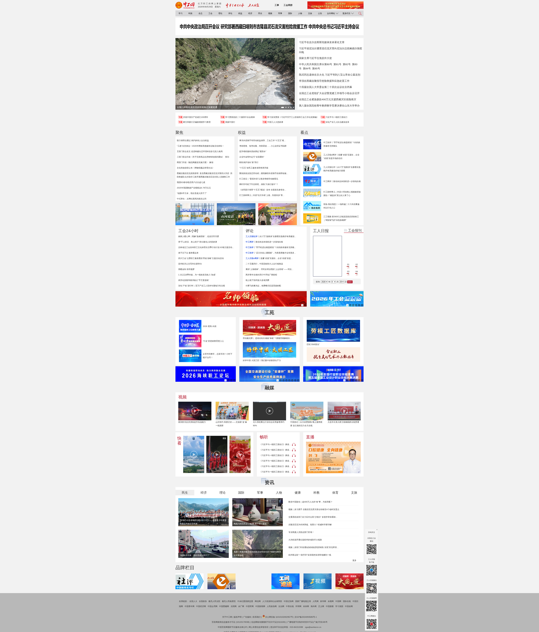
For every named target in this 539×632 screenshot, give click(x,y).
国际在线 (347, 601)
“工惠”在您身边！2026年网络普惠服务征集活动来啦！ (200, 146)
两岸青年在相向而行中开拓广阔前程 (261, 275)
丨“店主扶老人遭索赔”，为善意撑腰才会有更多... (271, 253)
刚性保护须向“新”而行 (248, 162)
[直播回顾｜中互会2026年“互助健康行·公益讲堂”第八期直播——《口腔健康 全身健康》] (333, 457)
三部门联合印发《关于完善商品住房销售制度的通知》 (200, 157)
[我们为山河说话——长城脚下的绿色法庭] (236, 214)
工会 (210, 13)
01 (348, 264)
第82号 (347, 64)
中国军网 (250, 606)
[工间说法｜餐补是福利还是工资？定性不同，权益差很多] (194, 214)
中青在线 (290, 606)
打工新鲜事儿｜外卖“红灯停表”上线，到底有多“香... (261, 195)
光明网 (234, 606)
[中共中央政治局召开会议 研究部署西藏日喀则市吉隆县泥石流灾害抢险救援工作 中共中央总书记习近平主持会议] (269, 29)
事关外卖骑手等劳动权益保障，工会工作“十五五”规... (262, 140)
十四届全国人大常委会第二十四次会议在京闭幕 (325, 87)
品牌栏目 (185, 567)
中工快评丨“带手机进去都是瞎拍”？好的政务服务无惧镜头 (341, 144)
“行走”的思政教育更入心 (213, 341)
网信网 (258, 601)
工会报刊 (355, 230)
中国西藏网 (224, 606)
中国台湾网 (212, 606)
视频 (270, 13)
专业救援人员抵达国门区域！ (301, 532)
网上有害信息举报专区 (259, 627)
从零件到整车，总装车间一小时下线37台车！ (217, 356)
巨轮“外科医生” (313, 344)
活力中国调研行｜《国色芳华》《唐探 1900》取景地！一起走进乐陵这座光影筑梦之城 (344, 425)
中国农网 (349, 606)
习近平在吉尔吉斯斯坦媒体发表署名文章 (321, 42)
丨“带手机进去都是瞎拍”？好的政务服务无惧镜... (271, 247)
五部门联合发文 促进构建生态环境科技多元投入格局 (200, 151)
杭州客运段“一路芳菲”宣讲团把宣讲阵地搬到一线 (309, 555)
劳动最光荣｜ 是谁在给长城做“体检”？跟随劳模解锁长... (267, 338)
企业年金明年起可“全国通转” (251, 157)
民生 (260, 13)
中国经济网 (201, 606)
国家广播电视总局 (303, 601)
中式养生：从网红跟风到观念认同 (191, 199)
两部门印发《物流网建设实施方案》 (192, 162)
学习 (180, 13)
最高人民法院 (214, 601)
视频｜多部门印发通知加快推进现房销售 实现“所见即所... (313, 547)
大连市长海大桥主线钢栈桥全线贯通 (306, 422)
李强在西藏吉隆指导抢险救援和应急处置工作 (324, 80)
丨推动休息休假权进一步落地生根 (264, 242)
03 (348, 271)
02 (357, 264)
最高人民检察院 (229, 601)
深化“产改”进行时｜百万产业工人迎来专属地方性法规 (201, 286)
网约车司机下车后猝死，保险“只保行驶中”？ (258, 184)
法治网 (281, 606)
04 (357, 271)
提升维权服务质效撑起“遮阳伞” (252, 151)
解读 (211, 162)
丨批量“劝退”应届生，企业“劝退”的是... (269, 258)
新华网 (323, 601)
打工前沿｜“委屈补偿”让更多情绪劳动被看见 (258, 179)
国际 (290, 13)
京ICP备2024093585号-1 (306, 617)
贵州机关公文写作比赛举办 (190, 264)
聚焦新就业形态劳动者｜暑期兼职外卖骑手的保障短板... (263, 173)
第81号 (337, 64)
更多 (354, 560)
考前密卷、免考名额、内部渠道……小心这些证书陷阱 (262, 146)
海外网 (314, 606)
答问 (227, 157)
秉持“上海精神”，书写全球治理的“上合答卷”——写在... (269, 269)
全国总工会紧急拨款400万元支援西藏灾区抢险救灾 (327, 99)
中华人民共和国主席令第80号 (315, 64)
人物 (300, 13)
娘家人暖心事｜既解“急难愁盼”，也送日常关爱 (198, 236)
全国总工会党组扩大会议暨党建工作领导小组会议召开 (329, 93)
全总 (200, 13)
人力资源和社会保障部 (272, 601)
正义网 (321, 606)
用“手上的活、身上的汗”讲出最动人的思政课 (197, 242)
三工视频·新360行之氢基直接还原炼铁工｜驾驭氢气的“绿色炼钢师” (341, 218)
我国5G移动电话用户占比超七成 (191, 182)
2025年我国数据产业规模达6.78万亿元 (194, 188)
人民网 (315, 601)
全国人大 (193, 601)
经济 (250, 13)
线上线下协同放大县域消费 (257, 280)
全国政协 (203, 601)
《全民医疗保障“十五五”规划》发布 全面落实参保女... (262, 190)
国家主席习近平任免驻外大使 (315, 58)
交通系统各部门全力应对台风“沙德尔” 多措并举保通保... (312, 517)
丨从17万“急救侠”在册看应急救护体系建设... (271, 236)
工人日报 (321, 231)
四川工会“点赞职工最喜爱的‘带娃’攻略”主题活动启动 (201, 258)
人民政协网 (272, 606)
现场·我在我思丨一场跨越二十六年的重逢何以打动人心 (341, 206)
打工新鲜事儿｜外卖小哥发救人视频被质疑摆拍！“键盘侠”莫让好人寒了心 (342, 193)
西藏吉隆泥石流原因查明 (187, 173)
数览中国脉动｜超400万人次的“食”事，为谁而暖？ (310, 502)
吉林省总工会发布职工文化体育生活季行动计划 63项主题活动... (206, 247)
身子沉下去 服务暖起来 (188, 253)
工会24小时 (188, 231)
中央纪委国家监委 (245, 601)
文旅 (310, 13)
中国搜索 (330, 606)
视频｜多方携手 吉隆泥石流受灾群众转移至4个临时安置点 (313, 509)
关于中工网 (227, 617)
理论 (220, 13)
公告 (320, 13)
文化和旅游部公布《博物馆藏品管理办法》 (195, 168)
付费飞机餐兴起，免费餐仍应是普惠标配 (263, 286)
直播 (310, 437)
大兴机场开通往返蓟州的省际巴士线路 (305, 540)
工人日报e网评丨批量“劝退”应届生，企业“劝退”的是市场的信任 (341, 156)
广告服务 (247, 617)
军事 (280, 13)
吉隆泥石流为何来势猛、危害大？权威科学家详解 (310, 524)
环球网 (298, 606)
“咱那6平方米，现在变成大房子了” (192, 193)
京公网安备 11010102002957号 (279, 617)
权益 (240, 13)
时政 (190, 13)
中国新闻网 (260, 606)
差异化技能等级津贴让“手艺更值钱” (193, 280)
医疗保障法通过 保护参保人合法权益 (193, 140)
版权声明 (238, 617)
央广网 (241, 606)
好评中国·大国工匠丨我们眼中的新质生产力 (262, 360)
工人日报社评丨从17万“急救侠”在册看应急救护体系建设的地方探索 (341, 169)
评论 (230, 13)
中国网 (338, 601)
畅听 (264, 437)
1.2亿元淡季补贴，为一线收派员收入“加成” (197, 275)
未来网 (306, 606)
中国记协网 (289, 601)
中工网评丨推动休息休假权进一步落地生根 (342, 181)
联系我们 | (257, 617)
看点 (304, 132)
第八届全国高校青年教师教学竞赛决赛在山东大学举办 (329, 105)
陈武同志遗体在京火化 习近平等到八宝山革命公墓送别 (329, 74)
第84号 (307, 68)
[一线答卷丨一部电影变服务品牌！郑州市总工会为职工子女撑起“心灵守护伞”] (277, 214)
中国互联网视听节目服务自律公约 (232, 627)
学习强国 (339, 606)
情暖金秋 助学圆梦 (186, 269)
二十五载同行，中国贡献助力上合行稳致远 (264, 264)
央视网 (331, 601)
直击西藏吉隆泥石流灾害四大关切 (214, 173)
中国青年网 (189, 606)
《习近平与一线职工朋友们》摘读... (275, 444)
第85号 (316, 68)
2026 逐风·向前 (209, 326)
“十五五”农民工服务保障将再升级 (253, 168)
